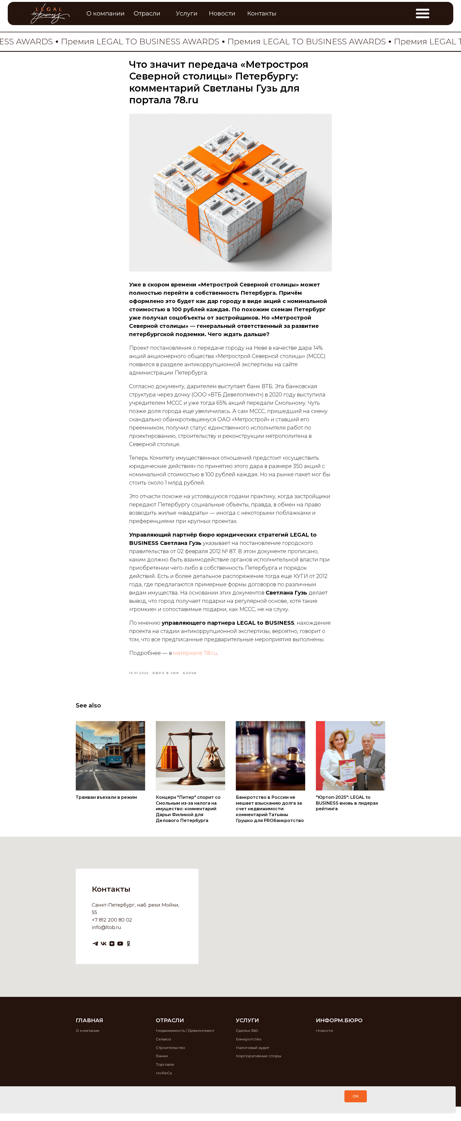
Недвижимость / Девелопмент (185, 1030)
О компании (87, 1030)
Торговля (165, 1064)
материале (187, 653)
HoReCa (164, 1073)
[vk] (103, 943)
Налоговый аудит (252, 1047)
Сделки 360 (247, 1030)
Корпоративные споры (258, 1055)
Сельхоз (163, 1039)
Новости (324, 1030)
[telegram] (95, 943)
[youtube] (120, 943)
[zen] (112, 943)
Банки (162, 1055)
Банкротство (248, 1039)
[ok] (128, 943)
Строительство (170, 1047)
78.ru (210, 653)
